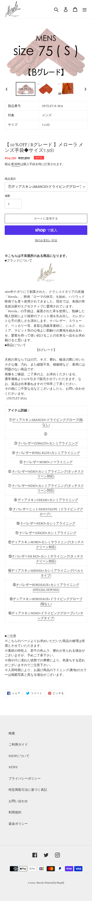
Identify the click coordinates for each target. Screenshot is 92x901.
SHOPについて (19, 756)
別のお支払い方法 (46, 240)
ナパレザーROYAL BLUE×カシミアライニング (48, 453)
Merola (40, 882)
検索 (12, 733)
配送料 (15, 164)
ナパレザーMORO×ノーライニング (48, 462)
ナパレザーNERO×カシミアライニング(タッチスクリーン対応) (48, 474)
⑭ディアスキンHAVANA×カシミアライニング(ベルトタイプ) (46, 573)
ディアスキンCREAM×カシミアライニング (48, 500)
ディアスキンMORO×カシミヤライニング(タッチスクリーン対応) (47, 544)
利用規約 (15, 812)
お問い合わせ (18, 801)
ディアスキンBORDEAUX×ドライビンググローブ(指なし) (47, 601)
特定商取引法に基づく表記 (28, 790)
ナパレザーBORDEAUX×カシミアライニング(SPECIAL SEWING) (47, 587)
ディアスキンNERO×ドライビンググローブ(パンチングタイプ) (47, 615)
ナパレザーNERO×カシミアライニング (47, 523)
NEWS (13, 767)
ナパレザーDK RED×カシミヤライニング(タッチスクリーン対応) (47, 558)
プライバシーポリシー (25, 778)
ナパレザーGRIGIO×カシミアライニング (47, 533)
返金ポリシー (18, 824)
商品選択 (10, 179)
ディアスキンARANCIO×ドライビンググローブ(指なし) (47, 422)
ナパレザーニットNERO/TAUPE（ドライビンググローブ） (47, 511)
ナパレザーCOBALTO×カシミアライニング (48, 443)
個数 (7, 196)
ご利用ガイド (18, 744)
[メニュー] (84, 9)
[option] (25, 89)
